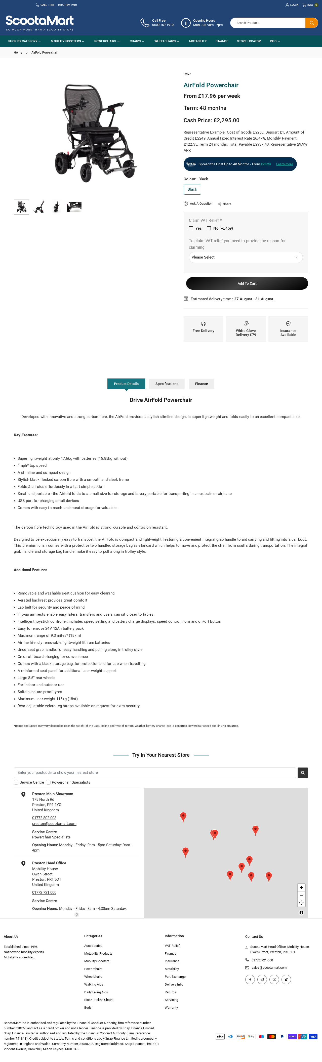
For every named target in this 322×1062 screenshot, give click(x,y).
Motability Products (98, 953)
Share (227, 204)
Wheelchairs (165, 41)
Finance (222, 41)
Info (273, 41)
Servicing (171, 1000)
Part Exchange (175, 977)
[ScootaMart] (39, 22)
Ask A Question (200, 203)
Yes (198, 228)
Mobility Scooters (66, 41)
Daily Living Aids (96, 992)
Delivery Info (174, 984)
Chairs (135, 41)
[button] (160, 133)
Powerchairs (105, 41)
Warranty (171, 1007)
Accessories (93, 946)
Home (18, 52)
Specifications (166, 384)
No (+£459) (223, 228)
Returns (170, 992)
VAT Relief (172, 946)
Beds (88, 1007)
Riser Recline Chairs (98, 1000)
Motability (198, 41)
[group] (93, 133)
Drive (187, 74)
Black (192, 189)
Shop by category (22, 41)
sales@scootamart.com (269, 967)
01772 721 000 (262, 960)
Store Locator (249, 41)
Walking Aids (93, 984)
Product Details (126, 384)
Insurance (172, 961)
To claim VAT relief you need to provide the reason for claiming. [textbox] (237, 244)
